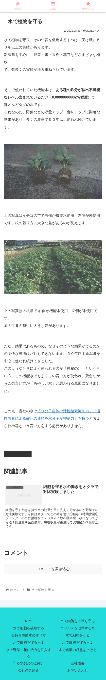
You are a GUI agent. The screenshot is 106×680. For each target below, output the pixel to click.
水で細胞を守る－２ (77, 642)
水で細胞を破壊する (28, 628)
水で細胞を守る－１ (28, 642)
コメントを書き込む (53, 569)
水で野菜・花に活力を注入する (28, 653)
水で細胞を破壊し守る (77, 621)
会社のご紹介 (28, 670)
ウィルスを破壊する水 (77, 628)
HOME (28, 621)
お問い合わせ (77, 670)
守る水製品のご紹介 (28, 663)
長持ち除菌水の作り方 (28, 635)
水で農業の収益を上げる (78, 650)
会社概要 (78, 663)
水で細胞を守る (19, 454)
